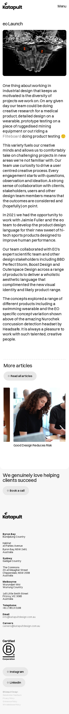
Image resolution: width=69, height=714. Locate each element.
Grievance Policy (10, 701)
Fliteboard (12, 136)
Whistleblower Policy (12, 704)
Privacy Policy (8, 698)
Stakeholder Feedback (12, 695)
